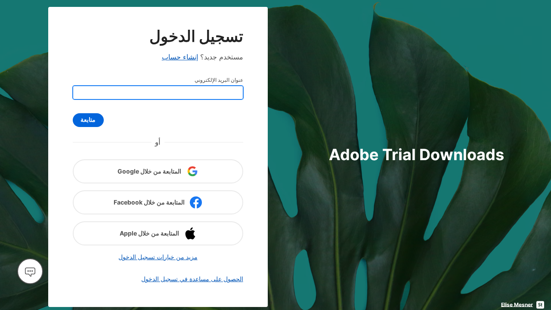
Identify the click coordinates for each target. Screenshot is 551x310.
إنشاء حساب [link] (180, 57)
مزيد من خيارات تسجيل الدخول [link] (158, 256)
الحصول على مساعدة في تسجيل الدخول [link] (192, 278)
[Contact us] (30, 271)
